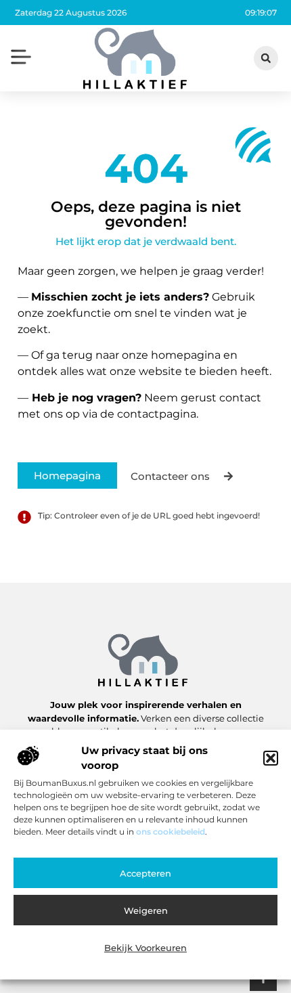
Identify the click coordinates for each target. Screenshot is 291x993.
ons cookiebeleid (170, 831)
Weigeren (146, 910)
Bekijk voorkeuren (145, 947)
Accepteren (145, 873)
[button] (270, 758)
